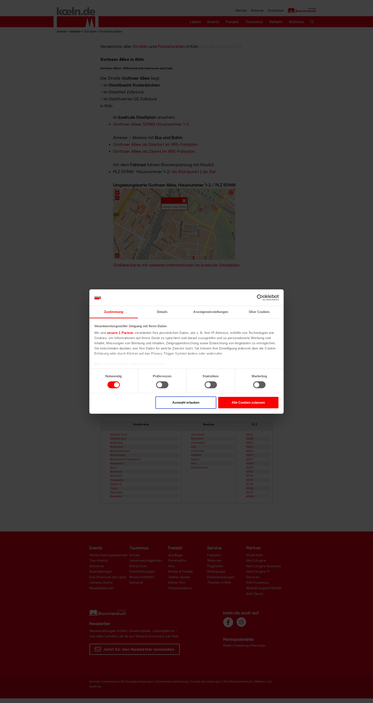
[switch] (162, 384)
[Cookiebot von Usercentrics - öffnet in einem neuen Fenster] (260, 297)
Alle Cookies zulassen (248, 402)
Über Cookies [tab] (259, 312)
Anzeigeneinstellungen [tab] (210, 312)
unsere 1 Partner (120, 333)
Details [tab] (162, 312)
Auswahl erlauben (185, 402)
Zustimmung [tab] (113, 312)
